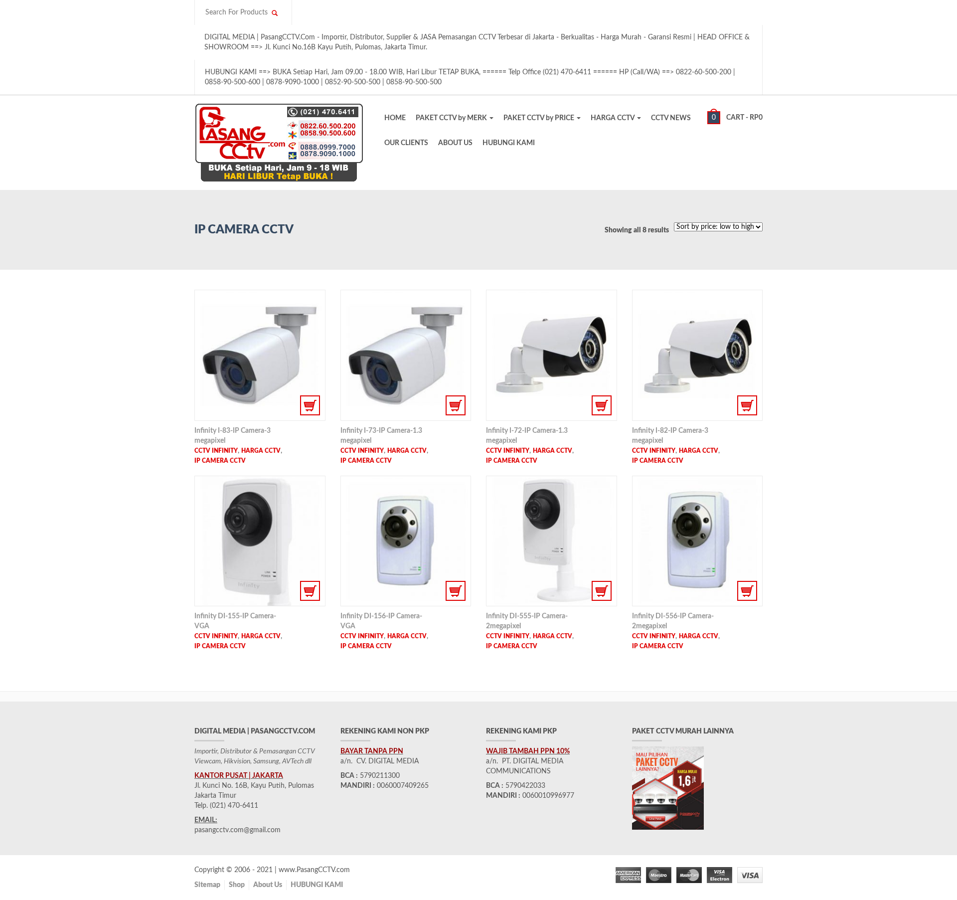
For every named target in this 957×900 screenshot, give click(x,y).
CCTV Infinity (216, 451)
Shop (237, 885)
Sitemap (207, 885)
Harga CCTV (261, 451)
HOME (395, 118)
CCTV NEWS (671, 118)
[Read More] (260, 355)
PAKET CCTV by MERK (452, 118)
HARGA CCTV (613, 118)
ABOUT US (455, 143)
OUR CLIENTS (406, 143)
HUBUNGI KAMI (508, 143)
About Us (267, 885)
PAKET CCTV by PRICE (539, 118)
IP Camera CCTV (220, 461)
